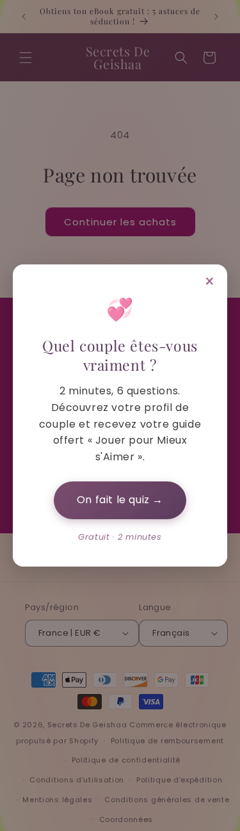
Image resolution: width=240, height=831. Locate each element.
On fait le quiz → (120, 499)
